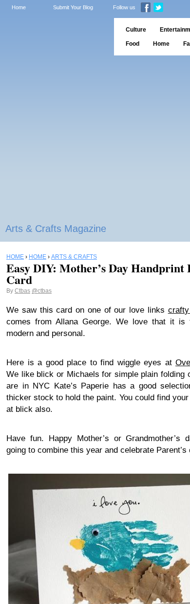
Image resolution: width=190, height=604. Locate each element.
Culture (136, 29)
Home (19, 7)
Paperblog (54, 36)
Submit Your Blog (73, 7)
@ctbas (42, 290)
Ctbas (22, 290)
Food (132, 43)
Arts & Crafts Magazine (55, 228)
